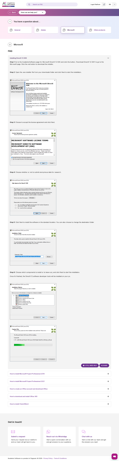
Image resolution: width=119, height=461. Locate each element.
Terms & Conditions (60, 458)
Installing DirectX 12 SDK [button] (18, 58)
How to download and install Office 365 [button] (23, 396)
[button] (112, 4)
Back (14, 12)
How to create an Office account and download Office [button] (29, 389)
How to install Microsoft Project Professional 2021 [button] (27, 381)
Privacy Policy (48, 458)
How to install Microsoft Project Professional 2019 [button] (27, 374)
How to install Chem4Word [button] (19, 404)
